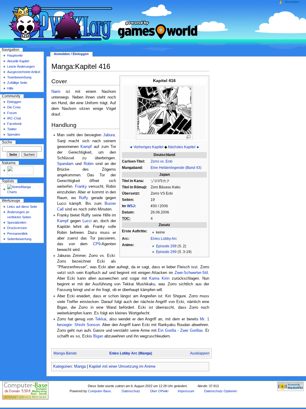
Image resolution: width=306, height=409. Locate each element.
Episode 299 (166, 252)
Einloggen (14, 102)
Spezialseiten (16, 222)
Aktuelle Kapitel (18, 61)
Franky (81, 186)
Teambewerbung (19, 77)
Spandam (65, 164)
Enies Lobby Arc (164, 239)
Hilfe (10, 88)
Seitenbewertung (19, 239)
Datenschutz (131, 391)
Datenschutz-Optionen (220, 391)
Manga (80, 366)
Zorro (155, 161)
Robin (89, 164)
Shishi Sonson (87, 325)
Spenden (13, 134)
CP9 (96, 244)
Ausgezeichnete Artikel (23, 72)
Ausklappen (199, 353)
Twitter (12, 129)
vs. (162, 161)
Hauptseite (15, 55)
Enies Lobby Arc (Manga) (130, 353)
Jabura (109, 135)
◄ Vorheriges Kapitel (146, 147)
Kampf (86, 147)
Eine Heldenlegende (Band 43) (176, 168)
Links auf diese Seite (22, 206)
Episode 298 (166, 246)
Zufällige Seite (17, 82)
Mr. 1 (204, 319)
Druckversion (17, 228)
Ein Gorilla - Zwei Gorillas (180, 330)
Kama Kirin (159, 278)
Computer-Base (99, 391)
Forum (12, 113)
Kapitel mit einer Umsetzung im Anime (122, 366)
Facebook (14, 123)
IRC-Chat (14, 118)
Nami (55, 92)
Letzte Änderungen (21, 66)
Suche (7, 142)
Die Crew (14, 107)
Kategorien (62, 366)
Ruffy (83, 198)
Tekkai (100, 319)
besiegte (64, 325)
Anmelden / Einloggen (71, 54)
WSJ (131, 206)
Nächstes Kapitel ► (184, 147)
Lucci (87, 221)
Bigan (98, 336)
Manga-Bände (65, 353)
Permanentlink (17, 233)
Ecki (169, 161)
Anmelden (292, 2)
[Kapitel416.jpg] (164, 110)
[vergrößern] (188, 137)
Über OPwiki (159, 391)
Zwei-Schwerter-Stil (191, 273)
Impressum (186, 391)
